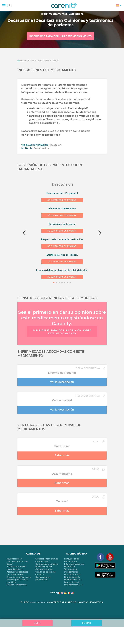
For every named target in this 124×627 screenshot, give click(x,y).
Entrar (86, 623)
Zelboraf (62, 501)
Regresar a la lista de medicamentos (39, 60)
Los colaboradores (15, 574)
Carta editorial (41, 561)
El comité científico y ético (19, 577)
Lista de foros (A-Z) (72, 574)
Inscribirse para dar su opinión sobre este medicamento (62, 332)
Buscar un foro (71, 561)
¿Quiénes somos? (14, 559)
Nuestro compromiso (16, 585)
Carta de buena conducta (46, 564)
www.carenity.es (39, 602)
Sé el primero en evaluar (61, 200)
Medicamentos (58, 13)
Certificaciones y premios (46, 559)
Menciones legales (43, 566)
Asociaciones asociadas (17, 572)
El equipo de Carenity (16, 566)
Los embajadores (14, 569)
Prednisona (62, 446)
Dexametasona (62, 473)
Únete (37, 623)
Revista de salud (71, 559)
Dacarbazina (76, 13)
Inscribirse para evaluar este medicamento (60, 36)
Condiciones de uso (44, 569)
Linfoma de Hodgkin (62, 372)
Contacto (39, 574)
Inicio (44, 13)
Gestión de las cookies (45, 572)
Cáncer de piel (62, 400)
